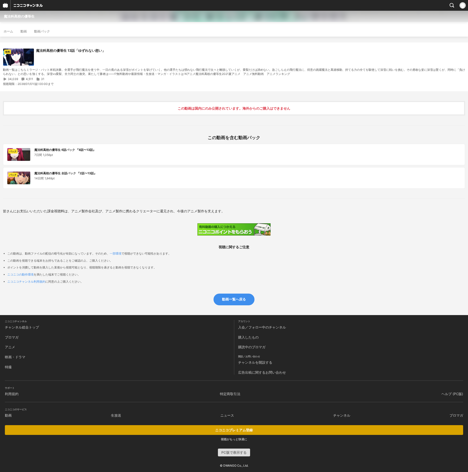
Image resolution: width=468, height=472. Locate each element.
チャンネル (341, 415)
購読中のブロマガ (251, 347)
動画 (23, 31)
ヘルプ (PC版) (452, 394)
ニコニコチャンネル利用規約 (26, 281)
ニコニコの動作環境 (20, 274)
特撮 (8, 367)
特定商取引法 (230, 394)
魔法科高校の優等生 (19, 16)
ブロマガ (12, 337)
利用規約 (12, 394)
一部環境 (115, 253)
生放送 (116, 415)
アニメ (10, 347)
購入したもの (248, 337)
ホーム (8, 31)
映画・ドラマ (15, 357)
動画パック (42, 31)
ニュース (227, 415)
